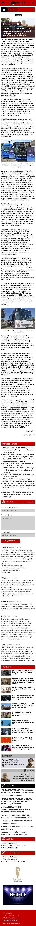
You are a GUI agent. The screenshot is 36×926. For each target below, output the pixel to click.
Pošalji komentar (10, 541)
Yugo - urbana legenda (10, 859)
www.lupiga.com (15, 923)
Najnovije (6, 667)
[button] (3, 3)
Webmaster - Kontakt (11, 915)
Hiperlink (9, 786)
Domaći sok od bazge (9, 843)
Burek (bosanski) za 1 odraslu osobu (14, 845)
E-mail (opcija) (5, 532)
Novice (12, 10)
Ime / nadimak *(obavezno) (9, 507)
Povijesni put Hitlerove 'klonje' (12, 857)
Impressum (8, 913)
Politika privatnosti (10, 920)
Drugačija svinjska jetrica (10, 847)
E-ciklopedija (11, 853)
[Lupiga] (18, 2)
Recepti (7, 839)
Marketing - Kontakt (11, 918)
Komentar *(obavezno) (8, 515)
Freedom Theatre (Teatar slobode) (14, 861)
